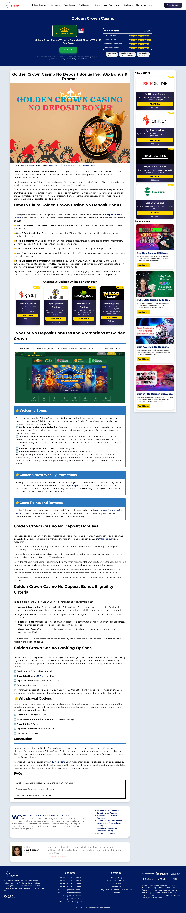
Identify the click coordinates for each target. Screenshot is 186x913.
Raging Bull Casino (83, 305)
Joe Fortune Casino (56, 305)
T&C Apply (28, 319)
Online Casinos (38, 5)
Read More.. (143, 265)
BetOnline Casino (155, 94)
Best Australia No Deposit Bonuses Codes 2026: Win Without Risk (152, 347)
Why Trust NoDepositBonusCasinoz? (116, 890)
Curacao (111, 55)
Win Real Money (112, 5)
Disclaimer (116, 883)
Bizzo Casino (111, 303)
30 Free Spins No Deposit (70, 880)
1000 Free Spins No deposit (70, 902)
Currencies (143, 53)
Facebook (52, 857)
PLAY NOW (68, 49)
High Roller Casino (155, 166)
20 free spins (105, 539)
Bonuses (55, 5)
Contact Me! (116, 887)
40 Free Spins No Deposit (69, 883)
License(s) (112, 53)
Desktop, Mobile (127, 55)
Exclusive (128, 5)
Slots (97, 5)
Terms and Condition (116, 880)
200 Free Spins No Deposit (69, 896)
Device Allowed (127, 53)
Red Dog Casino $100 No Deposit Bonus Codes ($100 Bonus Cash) (153, 253)
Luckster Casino (155, 203)
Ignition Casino (28, 303)
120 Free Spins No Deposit (69, 893)
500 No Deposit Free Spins (69, 899)
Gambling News (144, 5)
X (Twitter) (62, 857)
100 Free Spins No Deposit (69, 890)
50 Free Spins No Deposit (70, 887)
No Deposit (84, 5)
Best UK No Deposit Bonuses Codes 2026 (154, 394)
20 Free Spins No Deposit (70, 877)
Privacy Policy (116, 877)
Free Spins (69, 5)
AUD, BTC (143, 55)
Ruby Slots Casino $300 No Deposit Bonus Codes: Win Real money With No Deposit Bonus (154, 300)
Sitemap (116, 893)
